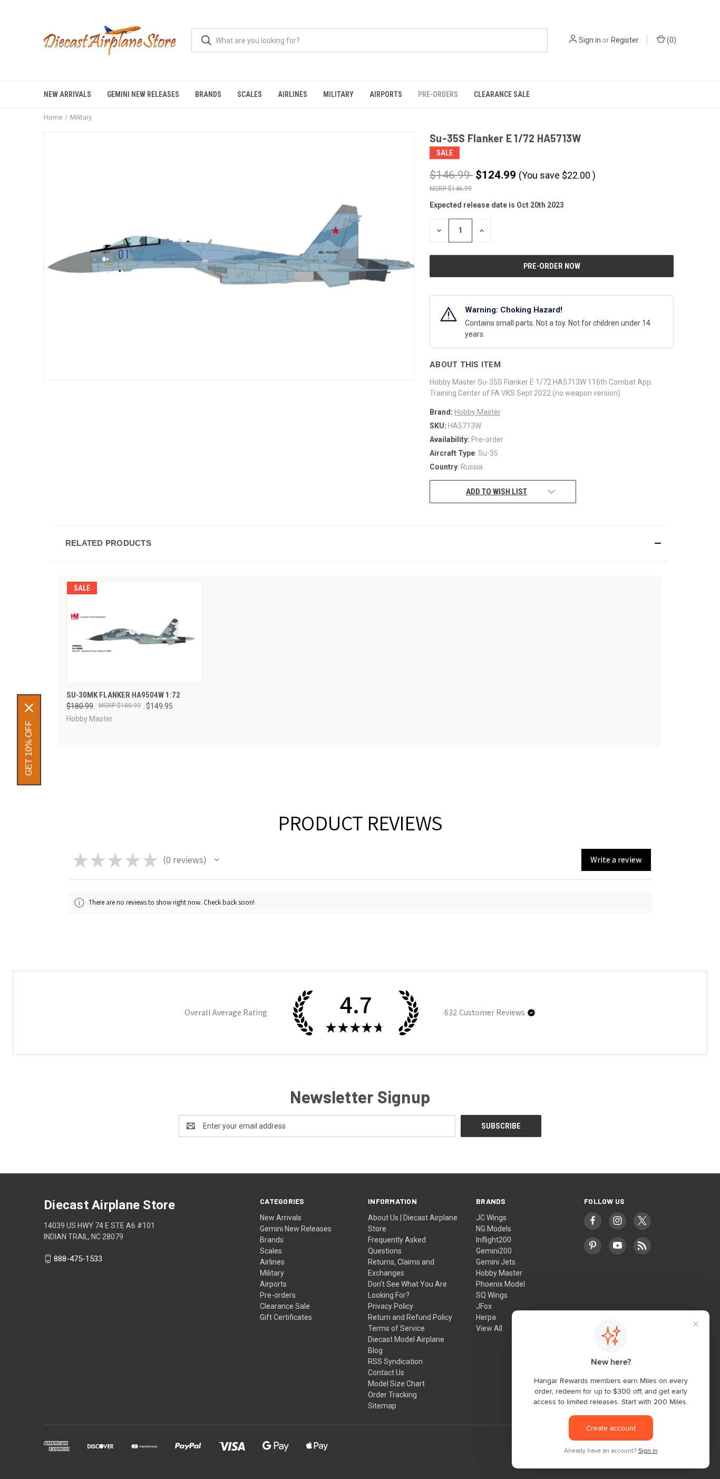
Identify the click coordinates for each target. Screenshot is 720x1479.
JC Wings (491, 1217)
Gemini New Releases (143, 94)
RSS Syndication (395, 1361)
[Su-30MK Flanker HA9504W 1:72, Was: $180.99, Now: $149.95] (134, 632)
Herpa (486, 1317)
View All (489, 1328)
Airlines (292, 94)
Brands (208, 94)
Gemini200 (494, 1251)
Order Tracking (392, 1394)
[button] (360, 543)
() (670, 40)
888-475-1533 (78, 1258)
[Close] (29, 707)
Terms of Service (396, 1328)
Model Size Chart (396, 1383)
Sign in (590, 40)
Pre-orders (438, 94)
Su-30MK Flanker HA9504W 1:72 (123, 695)
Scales (249, 94)
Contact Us (386, 1372)
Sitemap (382, 1406)
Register (625, 40)
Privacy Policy (390, 1306)
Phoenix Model (500, 1284)
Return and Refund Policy (410, 1317)
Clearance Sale (502, 94)
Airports (385, 94)
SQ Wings (492, 1295)
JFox (484, 1306)
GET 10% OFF (28, 748)
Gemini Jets (495, 1262)
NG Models (493, 1229)
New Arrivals (67, 94)
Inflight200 (493, 1240)
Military (338, 94)
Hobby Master (499, 1273)
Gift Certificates (286, 1317)
